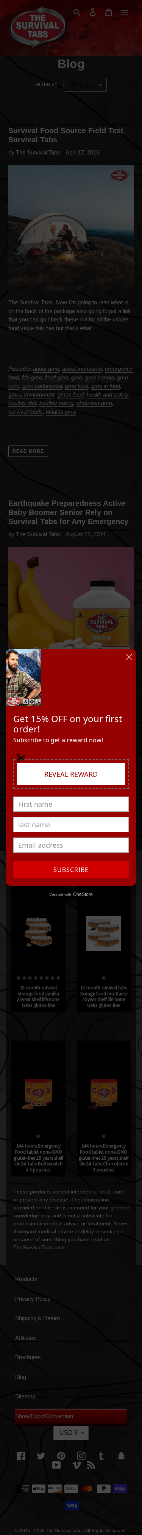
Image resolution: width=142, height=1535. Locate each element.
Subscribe (71, 870)
